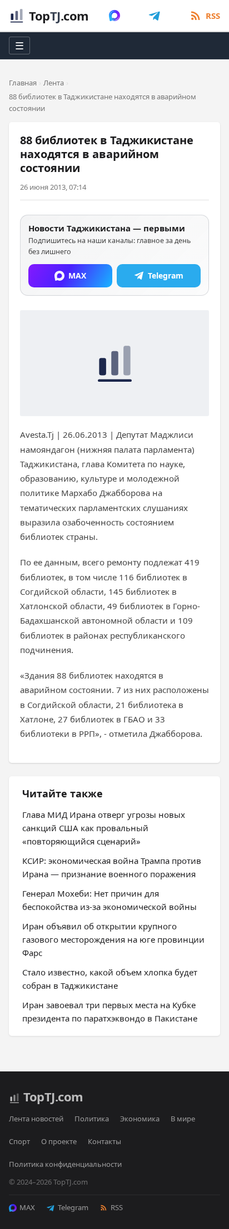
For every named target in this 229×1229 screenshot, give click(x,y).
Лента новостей (36, 1119)
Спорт (19, 1141)
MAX (27, 1207)
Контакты (104, 1141)
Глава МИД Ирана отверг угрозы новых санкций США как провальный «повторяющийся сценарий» (103, 828)
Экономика (140, 1119)
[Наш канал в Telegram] (154, 15)
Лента (53, 83)
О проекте (59, 1141)
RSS (117, 1207)
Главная (23, 83)
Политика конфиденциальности (65, 1164)
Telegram (73, 1207)
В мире (183, 1119)
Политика (91, 1119)
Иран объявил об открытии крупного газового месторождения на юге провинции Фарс (113, 939)
